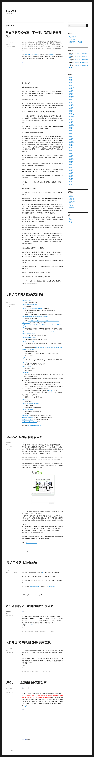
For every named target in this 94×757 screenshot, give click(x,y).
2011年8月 (71, 119)
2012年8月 (71, 107)
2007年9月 (71, 179)
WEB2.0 (7, 447)
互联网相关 (8, 44)
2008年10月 (71, 161)
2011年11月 (71, 114)
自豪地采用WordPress (15, 750)
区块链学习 (71, 199)
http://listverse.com (26, 300)
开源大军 (71, 202)
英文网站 (13, 304)
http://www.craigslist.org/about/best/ (30, 403)
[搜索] (87, 25)
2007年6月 (71, 184)
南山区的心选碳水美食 (73, 36)
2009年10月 (71, 145)
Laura (32, 83)
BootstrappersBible (34, 586)
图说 (14, 46)
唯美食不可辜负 (72, 201)
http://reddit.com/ (26, 358)
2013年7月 (71, 102)
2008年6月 (71, 166)
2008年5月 (71, 167)
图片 (13, 616)
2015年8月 (71, 90)
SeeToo (24, 443)
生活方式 (71, 206)
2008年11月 (71, 159)
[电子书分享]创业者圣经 (21, 562)
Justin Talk (11, 11)
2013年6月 (71, 104)
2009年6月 (71, 150)
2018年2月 (71, 85)
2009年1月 (71, 156)
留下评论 (7, 48)
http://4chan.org (25, 372)
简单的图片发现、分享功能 (32, 54)
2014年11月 (71, 94)
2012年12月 (71, 105)
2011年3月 (71, 122)
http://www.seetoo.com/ (31, 542)
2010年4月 (71, 136)
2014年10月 (71, 96)
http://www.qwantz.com (27, 417)
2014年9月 (71, 97)
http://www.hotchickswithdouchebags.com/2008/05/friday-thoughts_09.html (40, 331)
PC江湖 (7, 570)
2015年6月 (71, 91)
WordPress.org (72, 222)
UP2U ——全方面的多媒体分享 (26, 682)
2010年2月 (71, 139)
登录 (70, 218)
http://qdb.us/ (25, 399)
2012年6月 (71, 110)
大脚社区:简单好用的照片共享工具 (28, 642)
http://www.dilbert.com (27, 419)
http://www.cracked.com (28, 341)
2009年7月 (71, 149)
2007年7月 (71, 183)
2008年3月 (71, 170)
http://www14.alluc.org (27, 409)
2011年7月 (71, 121)
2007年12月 (71, 175)
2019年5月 (71, 82)
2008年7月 (71, 164)
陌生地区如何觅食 (73, 39)
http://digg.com (25, 362)
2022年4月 (71, 77)
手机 (12, 692)
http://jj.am (50, 391)
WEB (7, 616)
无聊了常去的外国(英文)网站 (24, 294)
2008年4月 (71, 169)
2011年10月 (71, 116)
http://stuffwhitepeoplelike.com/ (29, 304)
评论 (70, 221)
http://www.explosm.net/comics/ (29, 421)
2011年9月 (71, 118)
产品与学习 (71, 198)
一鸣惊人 (50, 54)
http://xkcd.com (25, 415)
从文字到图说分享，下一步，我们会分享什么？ (33, 34)
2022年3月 (71, 79)
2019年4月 (71, 84)
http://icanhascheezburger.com (29, 337)
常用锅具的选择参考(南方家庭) (75, 41)
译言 (43, 572)
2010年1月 (71, 141)
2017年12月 (71, 87)
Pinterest (7, 46)
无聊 (9, 304)
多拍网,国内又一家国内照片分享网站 (29, 606)
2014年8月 (71, 99)
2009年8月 (71, 147)
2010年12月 (71, 125)
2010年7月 (71, 132)
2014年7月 (71, 101)
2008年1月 (71, 173)
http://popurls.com (26, 366)
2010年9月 (71, 128)
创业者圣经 (52, 586)
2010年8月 (71, 130)
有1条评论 (8, 306)
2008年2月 (71, 172)
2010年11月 (71, 127)
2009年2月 (71, 155)
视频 (14, 447)
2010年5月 (71, 135)
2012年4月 (71, 113)
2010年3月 (71, 138)
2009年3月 (71, 153)
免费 (7, 572)
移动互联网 (71, 207)
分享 (11, 46)
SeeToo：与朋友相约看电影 (24, 437)
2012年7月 (71, 108)
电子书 (12, 572)
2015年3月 (71, 93)
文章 (70, 219)
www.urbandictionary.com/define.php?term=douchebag (35, 316)
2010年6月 (71, 133)
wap (6, 692)
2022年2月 (71, 80)
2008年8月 (71, 162)
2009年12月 (71, 142)
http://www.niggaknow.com (28, 333)
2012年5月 (71, 111)
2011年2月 (71, 124)
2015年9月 (71, 88)
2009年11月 (71, 144)
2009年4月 (71, 152)
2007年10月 (71, 178)
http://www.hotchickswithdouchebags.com (32, 308)
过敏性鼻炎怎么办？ (73, 38)
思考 (70, 204)
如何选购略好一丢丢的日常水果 (75, 42)
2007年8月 (71, 181)
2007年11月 (71, 176)
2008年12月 (71, 158)
